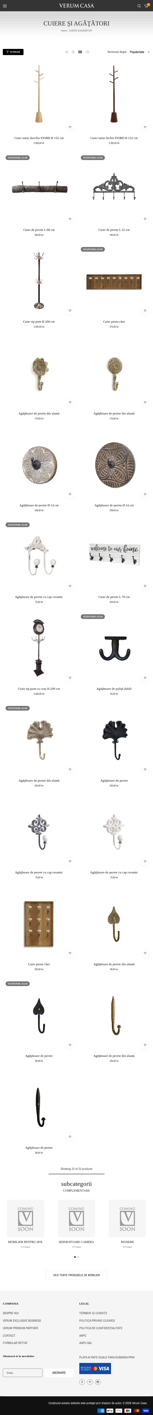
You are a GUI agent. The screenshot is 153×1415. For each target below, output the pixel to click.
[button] (70, 127)
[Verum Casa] (76, 5)
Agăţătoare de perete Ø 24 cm (114, 505)
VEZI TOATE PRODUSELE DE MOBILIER (76, 1275)
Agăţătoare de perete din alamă (39, 413)
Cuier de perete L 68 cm (39, 230)
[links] (25, 1218)
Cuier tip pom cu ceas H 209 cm (39, 689)
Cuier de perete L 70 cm (114, 597)
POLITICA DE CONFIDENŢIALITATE (100, 1328)
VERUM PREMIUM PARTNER (20, 1328)
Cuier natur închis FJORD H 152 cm (114, 138)
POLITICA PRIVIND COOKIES (97, 1320)
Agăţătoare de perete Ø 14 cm (39, 505)
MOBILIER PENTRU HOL (25, 1242)
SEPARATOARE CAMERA (76, 1242)
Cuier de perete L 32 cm (114, 230)
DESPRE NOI (11, 1313)
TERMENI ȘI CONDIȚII (93, 1313)
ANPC (82, 1335)
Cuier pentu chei (114, 321)
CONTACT (9, 1335)
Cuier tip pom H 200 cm (39, 321)
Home (64, 30)
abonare (59, 1372)
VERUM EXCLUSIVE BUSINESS (22, 1320)
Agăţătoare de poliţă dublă (114, 689)
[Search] (139, 5)
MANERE (127, 1242)
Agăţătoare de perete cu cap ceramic (39, 597)
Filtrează (15, 51)
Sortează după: (117, 52)
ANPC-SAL (85, 1343)
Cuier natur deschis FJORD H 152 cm (39, 138)
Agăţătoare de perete (114, 780)
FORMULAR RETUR (15, 1343)
